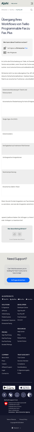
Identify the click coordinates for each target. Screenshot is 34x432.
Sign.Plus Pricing (7, 335)
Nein (19, 234)
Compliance (21, 364)
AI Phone (4, 310)
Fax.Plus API (19, 9)
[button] (17, 428)
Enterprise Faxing (7, 323)
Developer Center (22, 307)
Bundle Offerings (7, 344)
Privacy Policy (23, 419)
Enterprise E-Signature (8, 320)
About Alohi (5, 357)
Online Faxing (6, 314)
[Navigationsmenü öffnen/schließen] (32, 3)
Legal (3, 370)
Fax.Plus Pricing (6, 341)
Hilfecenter (4, 9)
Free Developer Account (21, 318)
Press (3, 361)
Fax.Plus (12, 9)
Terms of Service (11, 419)
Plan (26, 48)
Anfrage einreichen (18, 280)
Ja (14, 234)
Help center (14, 3)
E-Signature (5, 307)
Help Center (21, 331)
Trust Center (21, 357)
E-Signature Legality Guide (23, 371)
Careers (4, 364)
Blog (18, 335)
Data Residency (22, 367)
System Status (21, 341)
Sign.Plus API (21, 310)
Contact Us (5, 373)
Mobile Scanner (6, 317)
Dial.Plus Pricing (6, 338)
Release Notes (21, 338)
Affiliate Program (7, 367)
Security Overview (22, 361)
